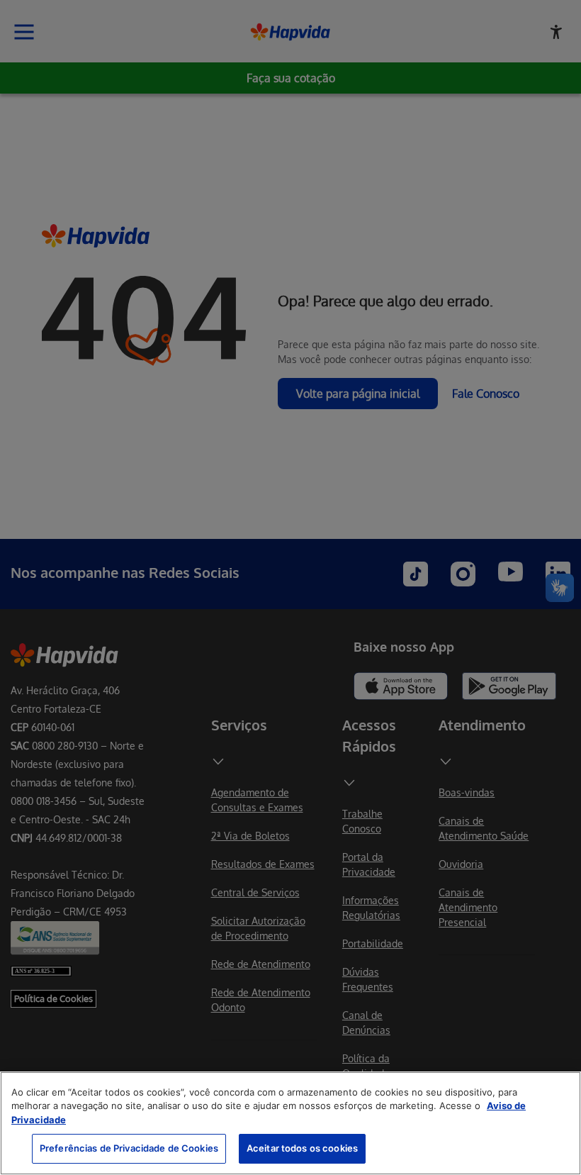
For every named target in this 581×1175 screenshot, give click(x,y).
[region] (290, 1123)
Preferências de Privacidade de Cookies (129, 1148)
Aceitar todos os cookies (302, 1148)
